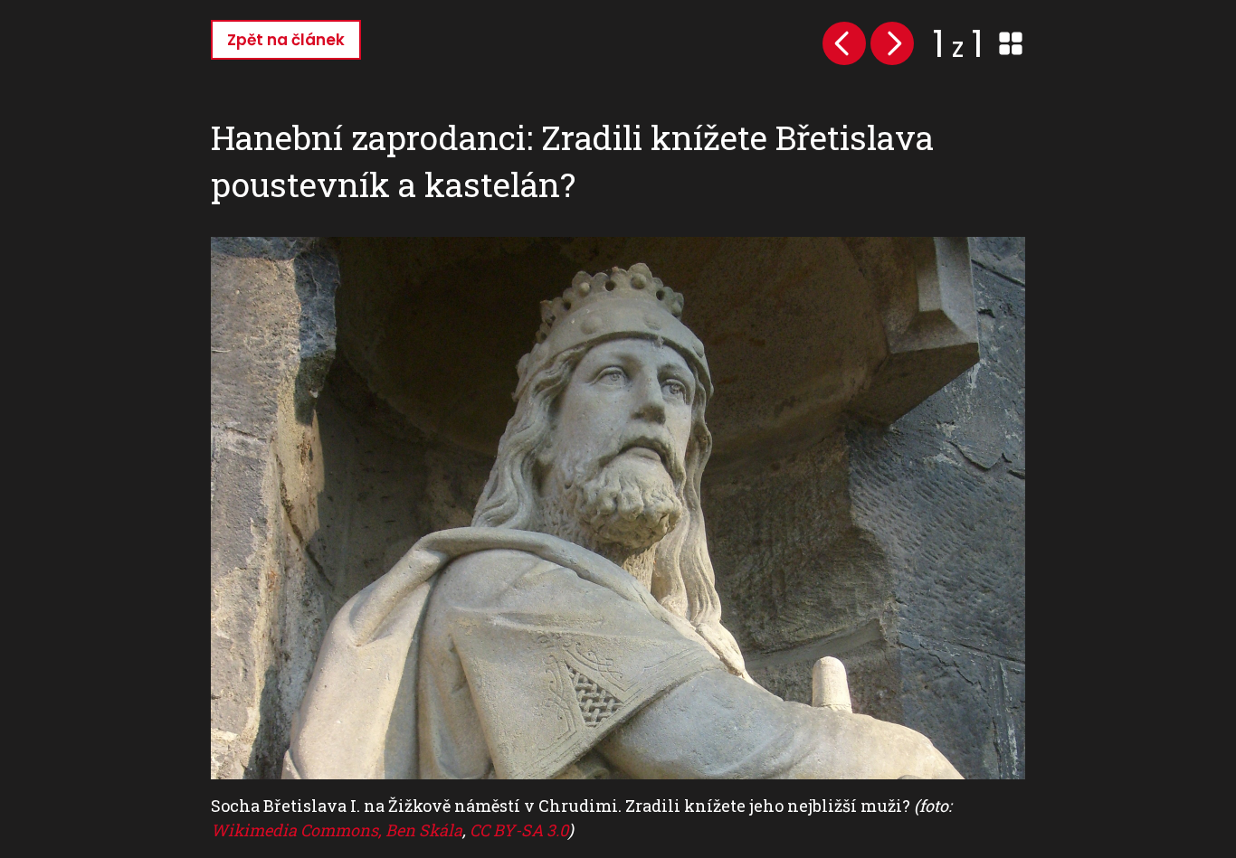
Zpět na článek (286, 40)
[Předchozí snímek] (844, 43)
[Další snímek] (892, 43)
